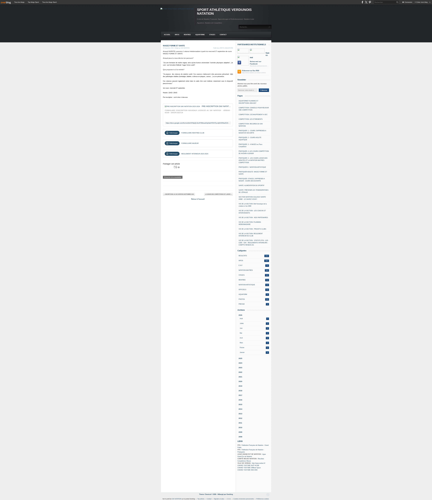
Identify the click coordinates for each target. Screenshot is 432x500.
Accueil (167, 35)
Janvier (242, 352)
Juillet (242, 323)
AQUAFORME (200, 35)
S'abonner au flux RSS (250, 70)
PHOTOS (242, 299)
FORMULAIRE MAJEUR (190, 143)
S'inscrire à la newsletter (172, 177)
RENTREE (187, 35)
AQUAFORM (243, 294)
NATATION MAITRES (246, 270)
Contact (223, 35)
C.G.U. (229, 499)
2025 (240, 358)
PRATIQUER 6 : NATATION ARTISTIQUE (252, 167)
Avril (241, 338)
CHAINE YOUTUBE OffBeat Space (249, 468)
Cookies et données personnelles (243, 499)
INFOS (177, 35)
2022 (240, 372)
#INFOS (222, 48)
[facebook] (362, 2)
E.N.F (240, 265)
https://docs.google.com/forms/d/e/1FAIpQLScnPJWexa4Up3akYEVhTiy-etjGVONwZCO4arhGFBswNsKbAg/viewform (198, 123)
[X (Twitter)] (366, 2)
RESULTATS (243, 256)
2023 (240, 368)
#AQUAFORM (229, 48)
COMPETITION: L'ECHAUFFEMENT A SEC (253, 114)
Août (241, 318)
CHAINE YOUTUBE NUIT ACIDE (248, 465)
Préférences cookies (262, 499)
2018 (240, 391)
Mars (241, 343)
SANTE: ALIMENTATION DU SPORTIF (251, 185)
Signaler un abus (219, 499)
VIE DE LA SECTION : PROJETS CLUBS (252, 229)
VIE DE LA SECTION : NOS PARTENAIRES (253, 217)
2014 (240, 409)
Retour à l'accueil (198, 199)
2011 (240, 423)
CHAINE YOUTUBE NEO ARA (247, 470)
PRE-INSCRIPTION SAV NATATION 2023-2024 (216, 106)
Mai (241, 333)
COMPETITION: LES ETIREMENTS (251, 119)
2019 (240, 386)
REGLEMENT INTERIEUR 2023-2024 (194, 154)
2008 (240, 437)
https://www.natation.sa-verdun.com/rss (254, 72)
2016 (240, 400)
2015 (240, 404)
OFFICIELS (242, 289)
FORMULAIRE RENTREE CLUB (192, 133)
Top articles (200, 499)
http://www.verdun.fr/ (258, 463)
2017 (240, 395)
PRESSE (242, 304)
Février (242, 347)
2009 (240, 432)
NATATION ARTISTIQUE (247, 285)
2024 (240, 363)
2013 (240, 414)
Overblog (229, 494)
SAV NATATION (176, 499)
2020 (240, 381)
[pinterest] (369, 2)
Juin (241, 328)
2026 (240, 315)
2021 (240, 377)
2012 (240, 418)
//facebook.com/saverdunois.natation (259, 66)
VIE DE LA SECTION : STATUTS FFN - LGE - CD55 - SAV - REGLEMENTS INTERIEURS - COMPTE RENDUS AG (254, 243)
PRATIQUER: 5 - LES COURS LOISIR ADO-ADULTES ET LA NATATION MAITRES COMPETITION (253, 160)
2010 (240, 427)
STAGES (212, 35)
